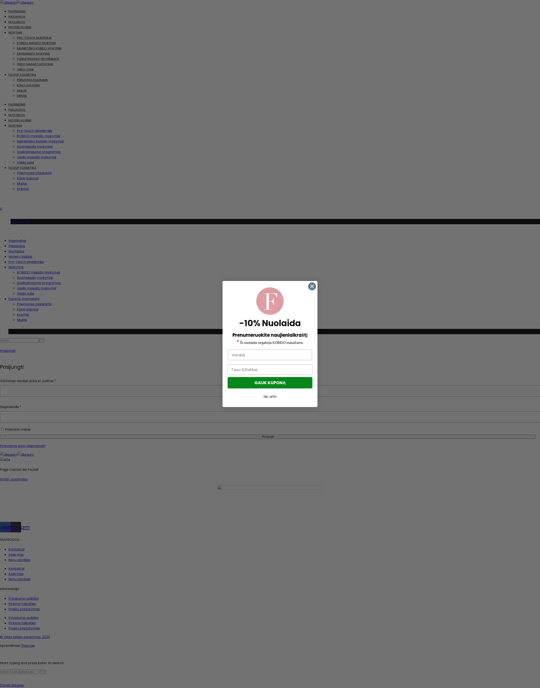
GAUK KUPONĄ (270, 383)
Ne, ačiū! (270, 396)
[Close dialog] (312, 286)
